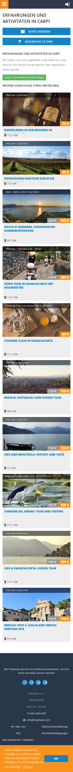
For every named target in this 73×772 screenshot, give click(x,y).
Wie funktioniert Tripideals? (18, 739)
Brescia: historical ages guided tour (32, 398)
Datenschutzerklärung (54, 726)
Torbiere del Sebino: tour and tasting (33, 511)
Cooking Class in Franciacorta (28, 341)
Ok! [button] (56, 758)
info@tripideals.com (38, 720)
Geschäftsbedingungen (55, 733)
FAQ (18, 733)
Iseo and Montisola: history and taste (34, 454)
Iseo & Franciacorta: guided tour (30, 568)
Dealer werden (11, 69)
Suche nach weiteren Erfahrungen (24, 77)
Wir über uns (18, 726)
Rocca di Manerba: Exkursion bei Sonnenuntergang (29, 229)
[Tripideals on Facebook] (24, 682)
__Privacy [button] (27, 767)
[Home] (24, 4)
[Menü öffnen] (3, 4)
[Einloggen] (67, 5)
